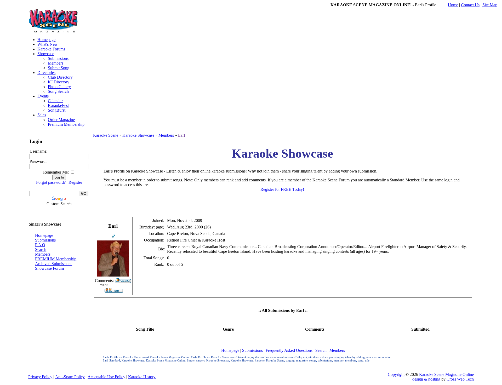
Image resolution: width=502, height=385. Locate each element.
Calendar (55, 101)
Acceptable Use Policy (106, 377)
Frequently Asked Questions (289, 350)
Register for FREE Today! (282, 189)
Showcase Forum (49, 268)
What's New (47, 44)
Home (453, 5)
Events (43, 96)
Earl (181, 135)
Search (40, 249)
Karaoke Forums (51, 49)
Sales (41, 115)
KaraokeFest (58, 105)
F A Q (40, 245)
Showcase (45, 53)
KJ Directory (58, 82)
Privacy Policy (40, 377)
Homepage (46, 39)
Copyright (396, 374)
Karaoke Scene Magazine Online (446, 374)
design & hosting (426, 379)
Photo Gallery (59, 86)
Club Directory (60, 77)
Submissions (58, 58)
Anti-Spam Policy (70, 377)
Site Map (489, 5)
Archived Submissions (53, 263)
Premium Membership (66, 124)
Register (75, 182)
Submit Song (58, 68)
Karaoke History (142, 377)
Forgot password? (51, 182)
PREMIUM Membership (55, 259)
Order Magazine (61, 119)
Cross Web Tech (460, 379)
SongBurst (56, 110)
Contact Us (470, 5)
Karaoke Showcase (138, 135)
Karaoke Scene (105, 135)
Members (55, 63)
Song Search (58, 91)
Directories (46, 72)
